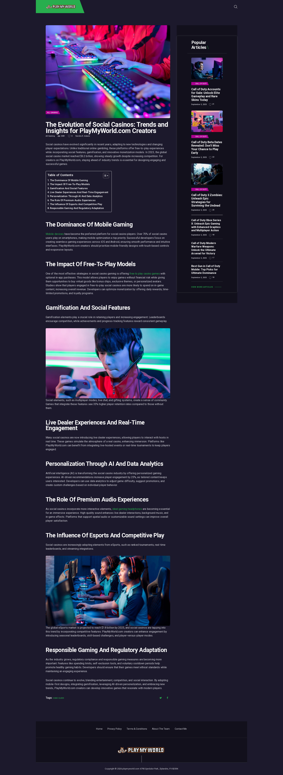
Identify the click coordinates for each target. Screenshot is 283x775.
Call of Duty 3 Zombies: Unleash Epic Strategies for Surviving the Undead (207, 200)
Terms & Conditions (137, 729)
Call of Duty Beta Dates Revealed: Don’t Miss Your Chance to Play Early (206, 147)
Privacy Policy (114, 729)
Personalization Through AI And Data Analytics (76, 196)
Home (99, 729)
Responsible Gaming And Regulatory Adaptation (77, 208)
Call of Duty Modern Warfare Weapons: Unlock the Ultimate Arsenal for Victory (203, 248)
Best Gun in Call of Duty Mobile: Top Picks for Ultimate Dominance (205, 269)
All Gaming (52, 112)
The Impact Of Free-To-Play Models (70, 184)
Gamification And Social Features (69, 188)
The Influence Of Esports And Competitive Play (76, 204)
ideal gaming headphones (127, 508)
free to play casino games (145, 273)
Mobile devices (55, 234)
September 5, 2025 (199, 104)
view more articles (202, 287)
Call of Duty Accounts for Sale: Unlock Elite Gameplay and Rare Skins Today (205, 94)
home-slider (58, 698)
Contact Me (181, 729)
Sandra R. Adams (82, 136)
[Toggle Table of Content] (104, 175)
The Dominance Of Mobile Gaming (69, 180)
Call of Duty (201, 84)
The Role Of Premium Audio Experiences (72, 200)
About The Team (161, 729)
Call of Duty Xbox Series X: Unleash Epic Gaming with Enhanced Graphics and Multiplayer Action (206, 225)
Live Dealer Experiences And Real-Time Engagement (79, 192)
